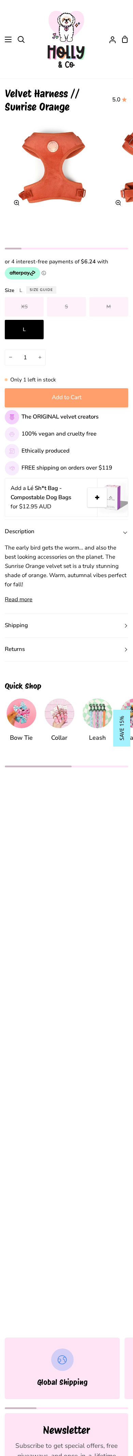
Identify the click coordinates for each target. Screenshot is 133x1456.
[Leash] (97, 723)
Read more (18, 599)
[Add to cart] (97, 497)
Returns (15, 649)
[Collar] (59, 723)
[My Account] (110, 39)
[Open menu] (6, 39)
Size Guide (41, 289)
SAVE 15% (121, 728)
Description (19, 531)
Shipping (16, 625)
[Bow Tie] (21, 723)
